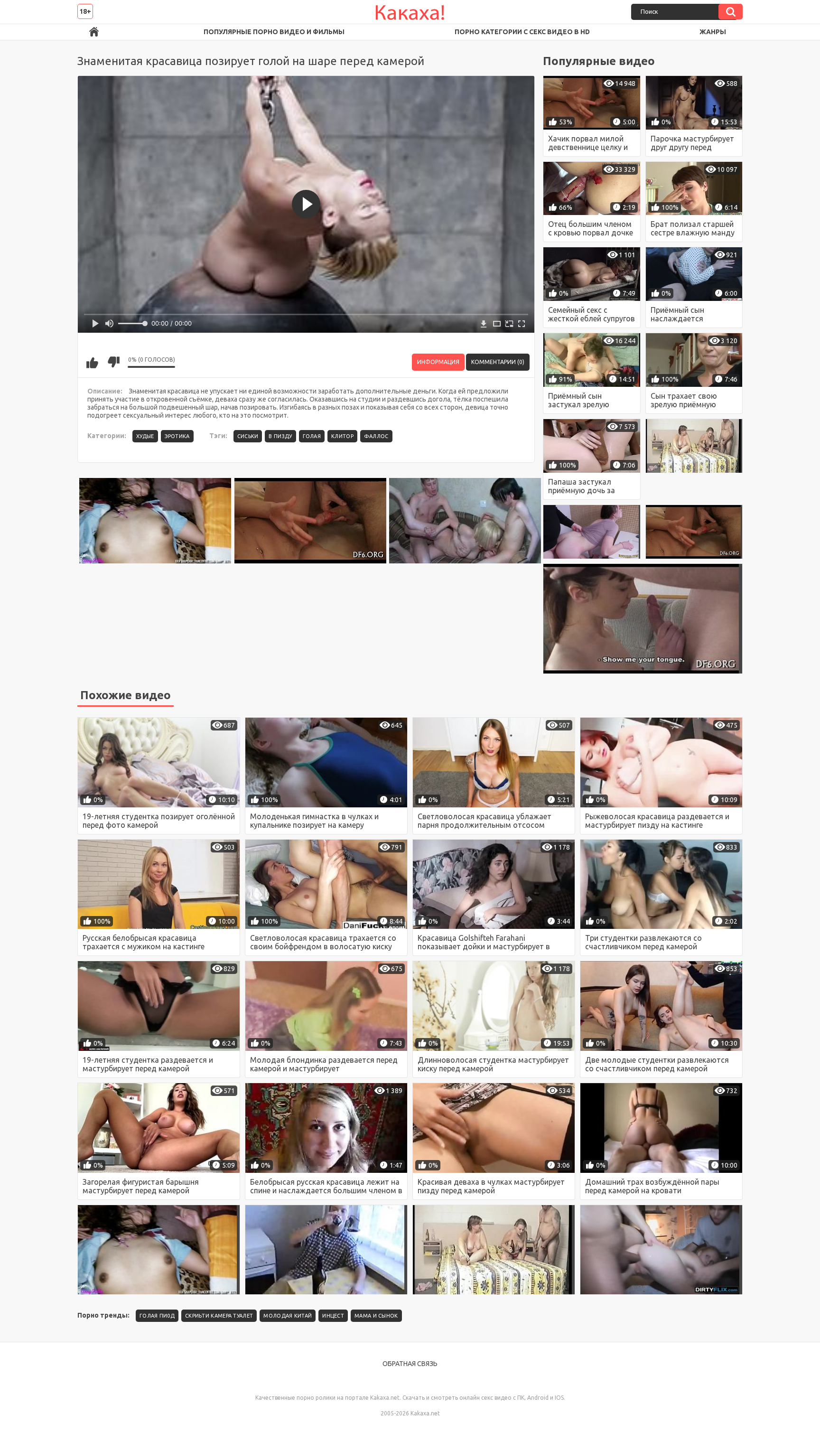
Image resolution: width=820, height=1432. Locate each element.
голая (312, 436)
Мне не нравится (113, 362)
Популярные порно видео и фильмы (274, 32)
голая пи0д (157, 1316)
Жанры (712, 32)
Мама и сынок (376, 1316)
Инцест (333, 1316)
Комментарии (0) (497, 362)
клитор (342, 436)
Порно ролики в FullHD (94, 32)
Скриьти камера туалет (219, 1316)
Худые (145, 436)
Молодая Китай (287, 1316)
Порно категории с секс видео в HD (522, 32)
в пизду (280, 436)
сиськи (248, 436)
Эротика (177, 436)
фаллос (376, 436)
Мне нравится (92, 362)
